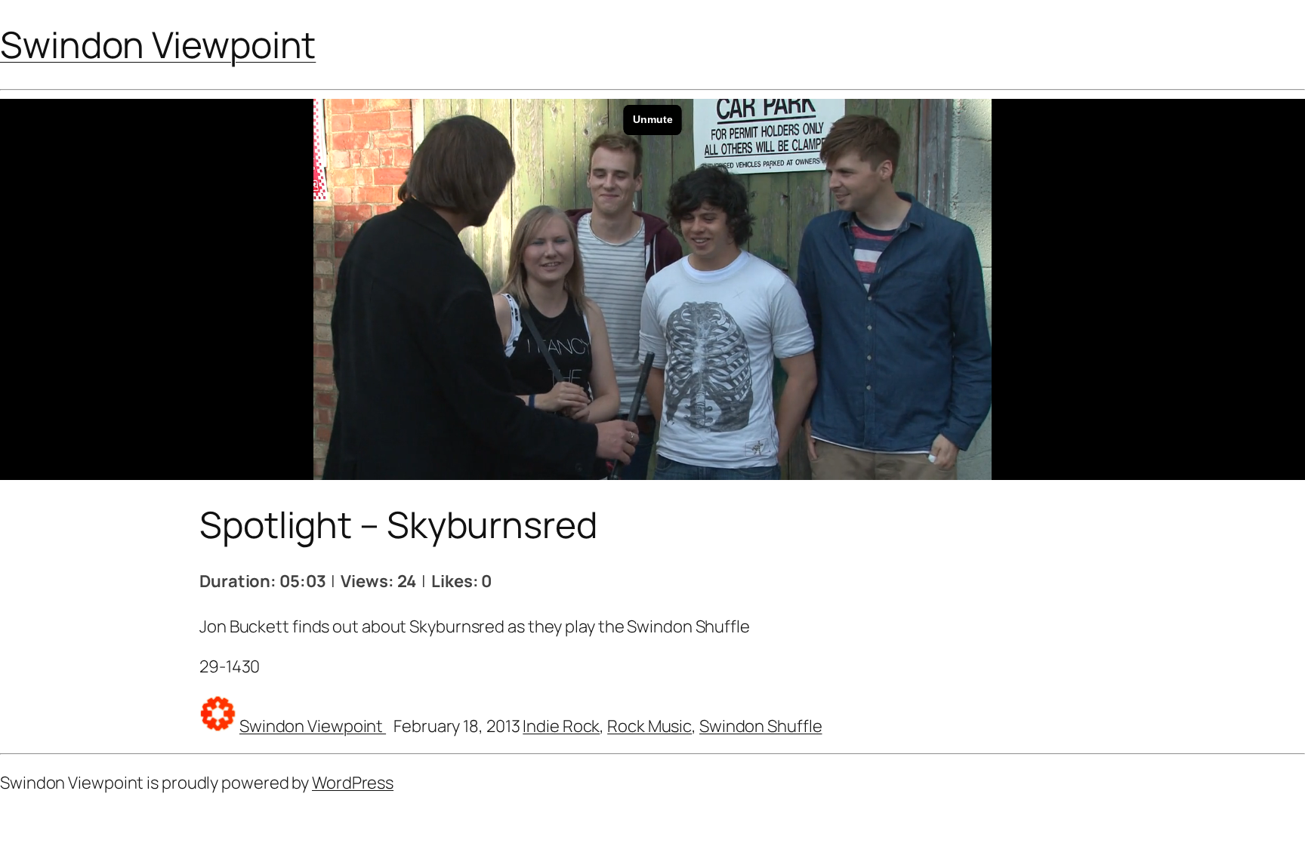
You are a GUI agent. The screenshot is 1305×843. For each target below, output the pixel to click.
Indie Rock (561, 726)
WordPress (352, 782)
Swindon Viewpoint (158, 44)
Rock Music (649, 726)
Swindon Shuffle (760, 726)
